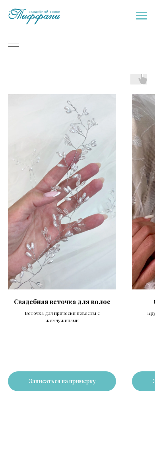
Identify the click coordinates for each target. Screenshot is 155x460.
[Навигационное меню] (141, 16)
